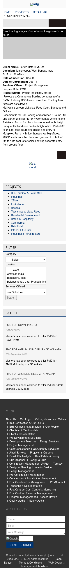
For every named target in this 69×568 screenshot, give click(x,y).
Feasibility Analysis (20, 456)
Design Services (49, 441)
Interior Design (43, 467)
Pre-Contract (57, 482)
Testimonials (30, 430)
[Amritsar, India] (26, 274)
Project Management (21, 445)
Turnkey (58, 463)
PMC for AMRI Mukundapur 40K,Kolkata (33, 349)
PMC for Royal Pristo (21, 324)
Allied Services (17, 452)
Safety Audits (37, 500)
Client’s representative (22, 434)
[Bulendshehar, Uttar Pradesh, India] (26, 282)
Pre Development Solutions (25, 437)
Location (10, 264)
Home (6, 12)
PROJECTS (22, 12)
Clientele (14, 430)
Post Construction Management (27, 482)
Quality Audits (17, 500)
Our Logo (25, 419)
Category (11, 254)
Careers (48, 452)
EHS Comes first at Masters (25, 426)
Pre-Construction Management (27, 474)
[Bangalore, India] (26, 278)
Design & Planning (20, 467)
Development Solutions (22, 441)
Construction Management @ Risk (29, 463)
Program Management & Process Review (33, 497)
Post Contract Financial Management (31, 493)
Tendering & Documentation (25, 486)
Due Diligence (17, 460)
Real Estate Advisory (47, 456)
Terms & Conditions (30, 562)
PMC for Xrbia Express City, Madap (30, 373)
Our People (52, 426)
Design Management (21, 471)
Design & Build (37, 460)
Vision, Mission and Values (50, 419)
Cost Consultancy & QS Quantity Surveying (34, 449)
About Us (11, 419)
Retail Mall (41, 12)
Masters (43, 566)
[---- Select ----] (26, 270)
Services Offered (15, 286)
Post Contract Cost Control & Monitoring (32, 489)
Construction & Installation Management (32, 478)
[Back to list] (61, 155)
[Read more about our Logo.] (34, 171)
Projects (35, 452)
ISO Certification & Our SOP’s (26, 423)
